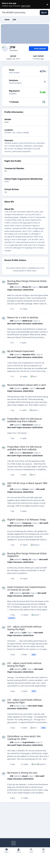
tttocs (25, 489)
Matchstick (27, 424)
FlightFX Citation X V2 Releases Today (26, 519)
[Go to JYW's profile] (3, 282)
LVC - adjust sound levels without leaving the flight (24, 628)
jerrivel (25, 593)
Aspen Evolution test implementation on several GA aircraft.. (26, 588)
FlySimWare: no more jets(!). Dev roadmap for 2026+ (24, 737)
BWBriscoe (27, 320)
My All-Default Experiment (20, 351)
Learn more (5, 4)
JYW (11, 287)
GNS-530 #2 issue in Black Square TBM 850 (27, 484)
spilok (25, 388)
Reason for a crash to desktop (22, 317)
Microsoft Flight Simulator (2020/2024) (25, 323)
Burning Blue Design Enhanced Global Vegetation (26, 282)
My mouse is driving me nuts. (22, 772)
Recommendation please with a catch (26, 384)
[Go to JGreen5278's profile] (43, 101)
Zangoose (26, 523)
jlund (24, 776)
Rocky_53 (26, 287)
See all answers (15, 83)
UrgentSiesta (28, 742)
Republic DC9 (28, 354)
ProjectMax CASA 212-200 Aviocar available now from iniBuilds (24, 420)
